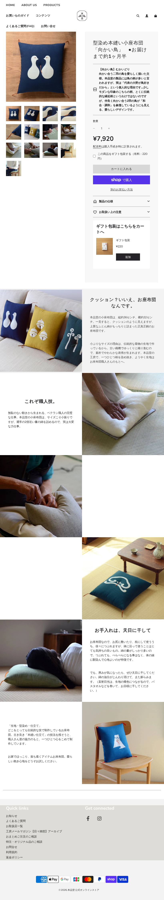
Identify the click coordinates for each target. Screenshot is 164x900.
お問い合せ (48, 26)
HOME (10, 5)
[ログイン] (146, 15)
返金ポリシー (14, 857)
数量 (95, 121)
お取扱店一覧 (14, 826)
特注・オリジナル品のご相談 (24, 842)
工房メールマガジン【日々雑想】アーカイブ (34, 831)
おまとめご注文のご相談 (21, 836)
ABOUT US (29, 5)
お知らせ (11, 816)
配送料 (97, 146)
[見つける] (138, 15)
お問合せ (11, 847)
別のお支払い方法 (121, 189)
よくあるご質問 (16, 821)
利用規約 (11, 852)
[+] (109, 128)
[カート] (156, 15)
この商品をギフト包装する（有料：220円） (122, 156)
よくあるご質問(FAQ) (20, 26)
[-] (94, 128)
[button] (121, 201)
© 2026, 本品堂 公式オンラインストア (79, 889)
